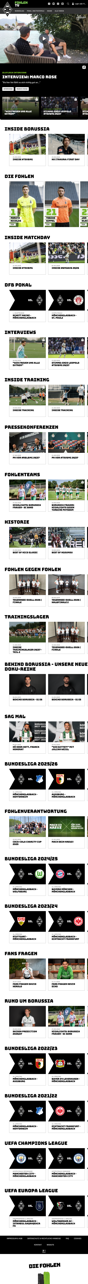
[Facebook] (49, 4)
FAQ (67, 1238)
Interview (8, 89)
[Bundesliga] (44, 1251)
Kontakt (38, 1245)
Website (50, 1245)
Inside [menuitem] (49, 11)
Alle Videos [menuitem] (59, 11)
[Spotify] (62, 4)
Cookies (77, 1238)
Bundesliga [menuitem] (19, 11)
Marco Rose (22, 89)
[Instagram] (58, 4)
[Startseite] (7, 9)
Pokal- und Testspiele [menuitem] (35, 11)
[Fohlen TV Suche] (68, 4)
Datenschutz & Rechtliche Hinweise (44, 1238)
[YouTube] (53, 4)
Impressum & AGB (14, 1238)
